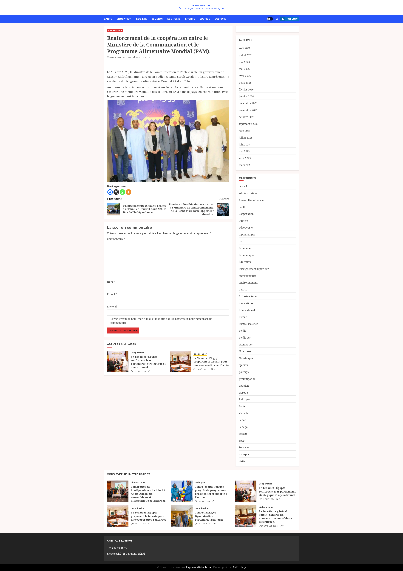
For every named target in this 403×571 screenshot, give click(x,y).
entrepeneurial (248, 276)
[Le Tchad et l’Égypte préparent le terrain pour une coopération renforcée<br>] (180, 361)
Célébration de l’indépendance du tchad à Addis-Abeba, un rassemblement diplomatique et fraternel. (148, 494)
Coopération (115, 30)
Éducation (124, 18)
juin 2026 (244, 62)
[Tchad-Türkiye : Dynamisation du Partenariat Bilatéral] (182, 516)
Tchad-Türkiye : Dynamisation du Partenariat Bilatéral (209, 516)
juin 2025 (244, 144)
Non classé (245, 351)
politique (244, 372)
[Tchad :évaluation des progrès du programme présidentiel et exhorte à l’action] (182, 491)
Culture (220, 18)
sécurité (244, 413)
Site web (112, 306)
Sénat (242, 420)
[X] (116, 192)
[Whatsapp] (122, 192)
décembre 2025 (248, 103)
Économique (246, 255)
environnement (248, 282)
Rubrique (244, 399)
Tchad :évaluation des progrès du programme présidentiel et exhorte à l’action (211, 492)
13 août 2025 (143, 57)
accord (243, 186)
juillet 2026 (245, 55)
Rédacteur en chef (120, 57)
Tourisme (244, 447)
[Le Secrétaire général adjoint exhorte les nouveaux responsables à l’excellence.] (245, 516)
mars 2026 (245, 82)
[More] (128, 192)
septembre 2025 (248, 124)
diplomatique (247, 234)
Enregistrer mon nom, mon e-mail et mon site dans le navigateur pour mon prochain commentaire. (161, 321)
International (247, 310)
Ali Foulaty (239, 567)
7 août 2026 (139, 371)
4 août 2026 (203, 523)
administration (248, 193)
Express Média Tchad (201, 5)
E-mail (112, 294)
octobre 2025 (246, 117)
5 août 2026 (202, 369)
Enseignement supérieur (254, 269)
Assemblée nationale (251, 200)
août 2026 (244, 48)
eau (241, 241)
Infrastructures (248, 296)
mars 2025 (245, 165)
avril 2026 (245, 76)
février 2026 (246, 89)
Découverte (246, 227)
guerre (243, 289)
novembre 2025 (248, 110)
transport (244, 454)
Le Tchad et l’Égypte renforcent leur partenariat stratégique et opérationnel (148, 362)
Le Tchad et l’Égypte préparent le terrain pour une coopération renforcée (211, 361)
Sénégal (243, 427)
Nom (111, 282)
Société (141, 18)
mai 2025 (244, 151)
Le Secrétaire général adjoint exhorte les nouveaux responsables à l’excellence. (275, 517)
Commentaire (116, 239)
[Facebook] (110, 192)
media (242, 330)
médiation (245, 337)
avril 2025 (245, 158)
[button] (277, 19)
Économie (173, 18)
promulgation (247, 379)
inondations (246, 303)
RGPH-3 (243, 392)
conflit (243, 207)
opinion (243, 365)
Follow (292, 18)
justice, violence (248, 324)
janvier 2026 (246, 96)
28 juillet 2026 (269, 526)
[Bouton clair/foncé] (270, 18)
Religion (157, 18)
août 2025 (244, 131)
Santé (108, 18)
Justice (205, 18)
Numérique (246, 358)
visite (242, 461)
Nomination (246, 344)
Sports (190, 18)
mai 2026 (244, 69)
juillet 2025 (245, 137)
